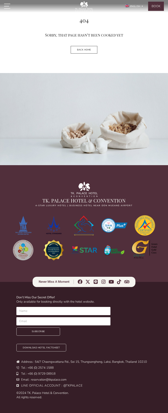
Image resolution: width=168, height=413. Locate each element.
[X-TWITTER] (88, 281)
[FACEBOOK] (80, 281)
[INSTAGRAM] (103, 281)
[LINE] (95, 281)
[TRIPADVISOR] (127, 281)
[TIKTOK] (119, 281)
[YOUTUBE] (111, 281)
